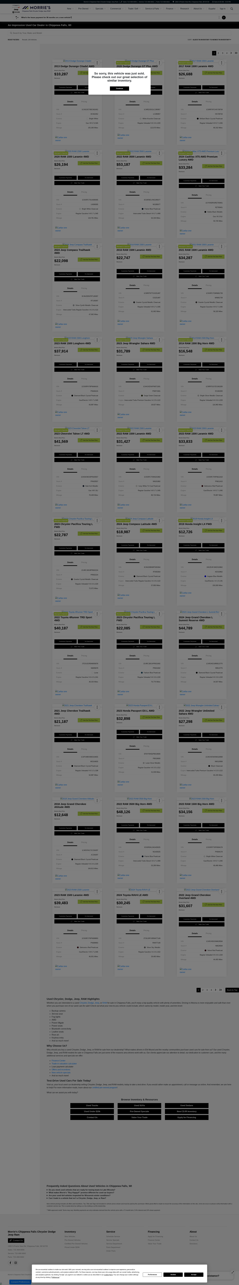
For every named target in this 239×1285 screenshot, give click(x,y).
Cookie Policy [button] (108, 1275)
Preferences (152, 1275)
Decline (173, 1275)
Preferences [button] (55, 1277)
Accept (193, 1275)
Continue (119, 88)
